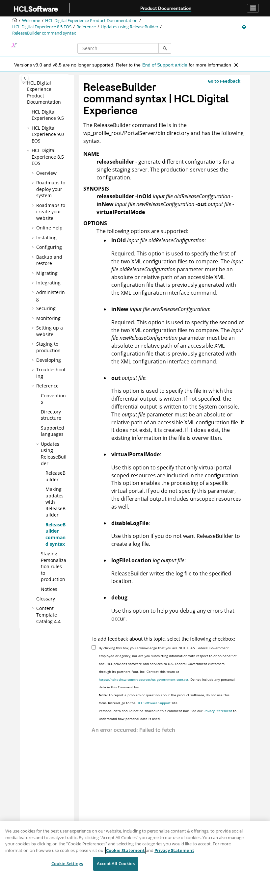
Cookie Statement (125, 850)
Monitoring (48, 318)
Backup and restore (49, 260)
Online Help (49, 228)
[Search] (164, 48)
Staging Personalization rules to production (53, 566)
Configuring (49, 247)
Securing (46, 308)
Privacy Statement (217, 710)
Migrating (47, 273)
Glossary (45, 599)
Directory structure (51, 415)
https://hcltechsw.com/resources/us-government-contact (143, 679)
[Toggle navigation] (253, 8)
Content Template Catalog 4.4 (48, 614)
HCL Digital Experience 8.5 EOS (41, 27)
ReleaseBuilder (55, 476)
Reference (86, 27)
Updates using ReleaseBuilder (129, 27)
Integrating (48, 282)
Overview (46, 173)
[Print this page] (244, 27)
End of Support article (164, 64)
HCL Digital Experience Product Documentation (91, 20)
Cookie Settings (67, 863)
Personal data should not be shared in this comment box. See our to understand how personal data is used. (167, 714)
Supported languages (52, 431)
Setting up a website (49, 331)
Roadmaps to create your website (50, 211)
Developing (48, 360)
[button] (24, 83)
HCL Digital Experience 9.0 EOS (48, 134)
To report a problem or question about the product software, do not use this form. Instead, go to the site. (164, 699)
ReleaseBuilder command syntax (44, 33)
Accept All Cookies (115, 863)
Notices (49, 589)
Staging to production (48, 347)
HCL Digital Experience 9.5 (48, 115)
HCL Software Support (154, 703)
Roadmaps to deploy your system (50, 189)
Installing (46, 237)
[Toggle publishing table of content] (24, 78)
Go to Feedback (224, 81)
